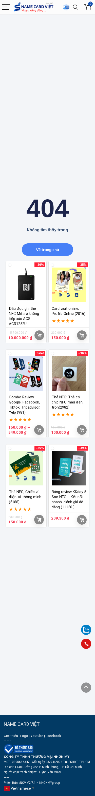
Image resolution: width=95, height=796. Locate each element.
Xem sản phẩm (39, 430)
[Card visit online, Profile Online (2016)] (69, 285)
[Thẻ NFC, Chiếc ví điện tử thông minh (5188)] (26, 468)
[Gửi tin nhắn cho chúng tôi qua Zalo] (86, 627)
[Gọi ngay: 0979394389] (86, 644)
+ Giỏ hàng (39, 335)
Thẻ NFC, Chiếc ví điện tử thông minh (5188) (25, 497)
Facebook (54, 736)
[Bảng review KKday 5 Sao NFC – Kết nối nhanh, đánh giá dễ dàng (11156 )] (69, 468)
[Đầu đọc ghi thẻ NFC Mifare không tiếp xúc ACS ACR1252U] (26, 285)
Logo (24, 736)
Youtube (36, 736)
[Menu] (6, 7)
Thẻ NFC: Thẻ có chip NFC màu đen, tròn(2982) (67, 402)
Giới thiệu (11, 736)
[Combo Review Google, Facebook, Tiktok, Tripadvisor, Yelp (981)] (26, 373)
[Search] (75, 7)
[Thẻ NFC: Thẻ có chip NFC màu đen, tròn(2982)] (69, 373)
